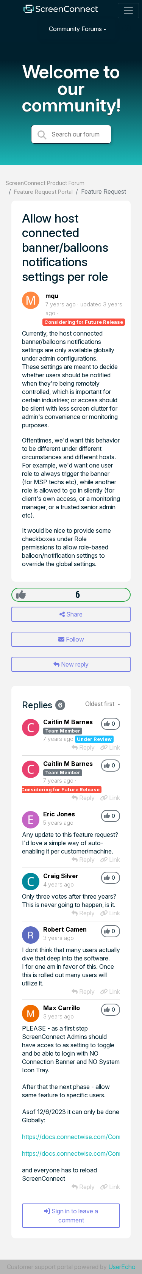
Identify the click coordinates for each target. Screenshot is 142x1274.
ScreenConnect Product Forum (45, 183)
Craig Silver (60, 876)
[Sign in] (127, 28)
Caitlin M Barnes (68, 722)
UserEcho (122, 1267)
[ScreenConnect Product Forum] (60, 10)
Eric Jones (59, 814)
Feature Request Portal (43, 191)
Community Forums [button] (75, 29)
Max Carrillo (61, 1008)
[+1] (21, 594)
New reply (74, 664)
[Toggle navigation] (128, 10)
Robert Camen (65, 929)
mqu (51, 296)
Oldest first (100, 704)
